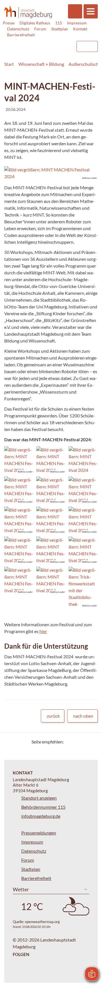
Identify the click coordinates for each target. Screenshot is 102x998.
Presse (8, 22)
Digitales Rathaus (35, 22)
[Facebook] (77, 741)
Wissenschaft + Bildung (41, 64)
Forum (40, 28)
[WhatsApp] (91, 741)
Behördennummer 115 (43, 807)
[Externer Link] (26, 44)
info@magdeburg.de (40, 816)
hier (43, 631)
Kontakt (80, 28)
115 (58, 22)
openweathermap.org (42, 921)
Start (9, 64)
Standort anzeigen (39, 797)
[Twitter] (70, 741)
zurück (53, 715)
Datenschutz (18, 28)
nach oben (83, 715)
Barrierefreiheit (21, 34)
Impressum (77, 22)
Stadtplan (59, 28)
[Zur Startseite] (28, 12)
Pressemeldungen (38, 832)
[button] (51, 173)
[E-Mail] (84, 741)
